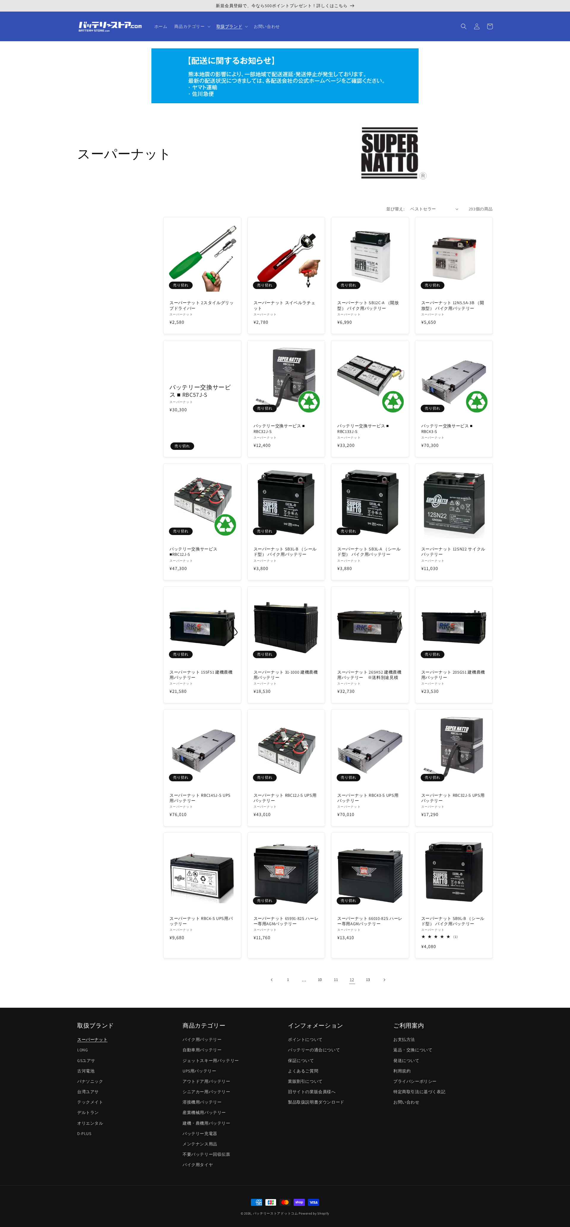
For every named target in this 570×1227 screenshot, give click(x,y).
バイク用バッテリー (202, 1039)
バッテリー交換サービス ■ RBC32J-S (279, 428)
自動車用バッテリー (202, 1050)
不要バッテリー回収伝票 (206, 1154)
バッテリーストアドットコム (275, 1213)
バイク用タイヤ (198, 1164)
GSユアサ (86, 1060)
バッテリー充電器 (200, 1133)
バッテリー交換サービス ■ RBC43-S (447, 428)
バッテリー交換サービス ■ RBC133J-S (363, 428)
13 (368, 979)
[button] (192, 26)
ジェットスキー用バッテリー (211, 1060)
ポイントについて (305, 1039)
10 (320, 979)
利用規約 (402, 1071)
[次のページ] (384, 979)
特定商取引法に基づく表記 (419, 1091)
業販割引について (305, 1081)
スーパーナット (92, 1039)
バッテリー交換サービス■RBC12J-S (193, 551)
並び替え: (395, 209)
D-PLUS (84, 1133)
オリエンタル (90, 1123)
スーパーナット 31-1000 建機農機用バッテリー (286, 674)
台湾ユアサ (88, 1091)
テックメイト (90, 1102)
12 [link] (352, 980)
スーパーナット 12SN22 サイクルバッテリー (453, 551)
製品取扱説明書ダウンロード (316, 1102)
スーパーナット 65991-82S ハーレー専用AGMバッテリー (286, 921)
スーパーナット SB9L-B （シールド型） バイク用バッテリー (453, 921)
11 (336, 979)
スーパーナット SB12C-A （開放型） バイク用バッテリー (368, 305)
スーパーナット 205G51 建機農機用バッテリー (453, 674)
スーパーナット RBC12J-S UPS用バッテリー (285, 798)
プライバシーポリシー (415, 1081)
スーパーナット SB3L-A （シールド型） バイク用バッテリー (369, 551)
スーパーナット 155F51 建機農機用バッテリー (201, 674)
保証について (301, 1060)
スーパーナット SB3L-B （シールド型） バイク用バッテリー (285, 551)
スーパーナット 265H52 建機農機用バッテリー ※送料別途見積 (369, 674)
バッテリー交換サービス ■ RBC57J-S (200, 391)
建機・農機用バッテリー (206, 1123)
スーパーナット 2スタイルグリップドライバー (202, 305)
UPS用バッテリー (199, 1071)
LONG (82, 1050)
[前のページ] (271, 979)
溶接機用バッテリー (202, 1102)
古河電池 (85, 1071)
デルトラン (88, 1112)
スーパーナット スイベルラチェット (285, 305)
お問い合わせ (406, 1102)
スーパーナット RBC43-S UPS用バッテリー (367, 798)
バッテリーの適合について (314, 1050)
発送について (406, 1060)
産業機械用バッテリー (204, 1112)
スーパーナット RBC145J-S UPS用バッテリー (200, 798)
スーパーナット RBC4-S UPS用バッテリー (201, 921)
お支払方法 (404, 1039)
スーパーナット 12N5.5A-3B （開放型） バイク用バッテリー (452, 305)
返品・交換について (412, 1050)
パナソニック (90, 1081)
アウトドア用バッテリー (206, 1081)
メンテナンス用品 (200, 1144)
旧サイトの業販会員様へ (312, 1091)
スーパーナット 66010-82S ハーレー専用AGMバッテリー (370, 921)
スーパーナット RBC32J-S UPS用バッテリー (453, 798)
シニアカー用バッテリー (206, 1091)
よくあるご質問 (303, 1071)
